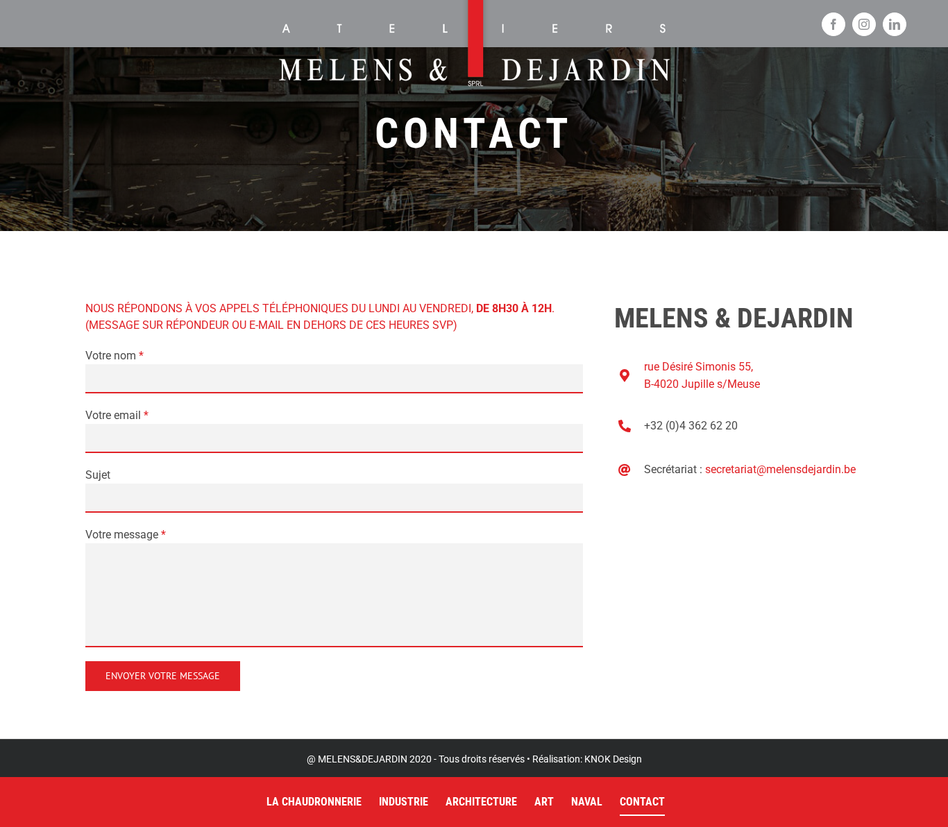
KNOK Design (613, 759)
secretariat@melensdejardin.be (780, 469)
